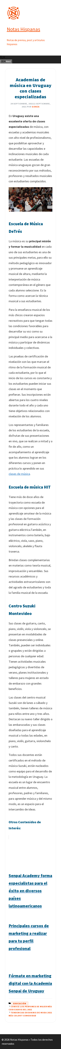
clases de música (19, 474)
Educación (19, 1003)
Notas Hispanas (23, 29)
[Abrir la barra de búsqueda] (2, 57)
